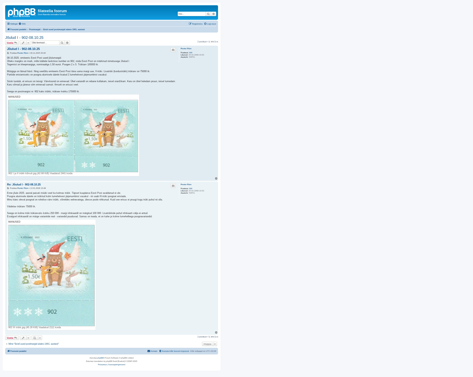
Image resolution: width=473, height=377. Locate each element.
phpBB (100, 358)
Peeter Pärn (186, 49)
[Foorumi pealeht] (22, 12)
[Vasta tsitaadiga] (173, 50)
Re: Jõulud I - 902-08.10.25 (24, 184)
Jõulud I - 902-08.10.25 (24, 37)
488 (190, 53)
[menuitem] (22, 24)
